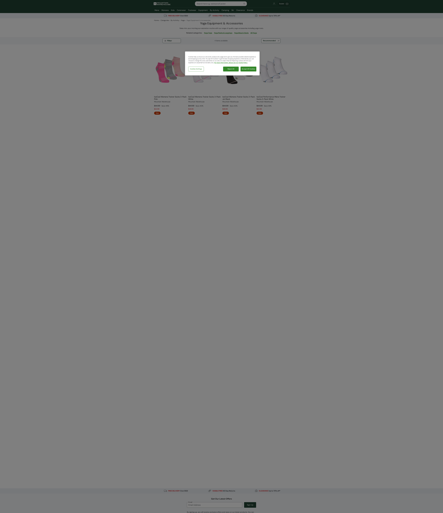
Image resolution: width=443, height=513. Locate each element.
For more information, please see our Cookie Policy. (231, 63)
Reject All (231, 69)
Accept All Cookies (248, 69)
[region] (222, 63)
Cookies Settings (196, 69)
